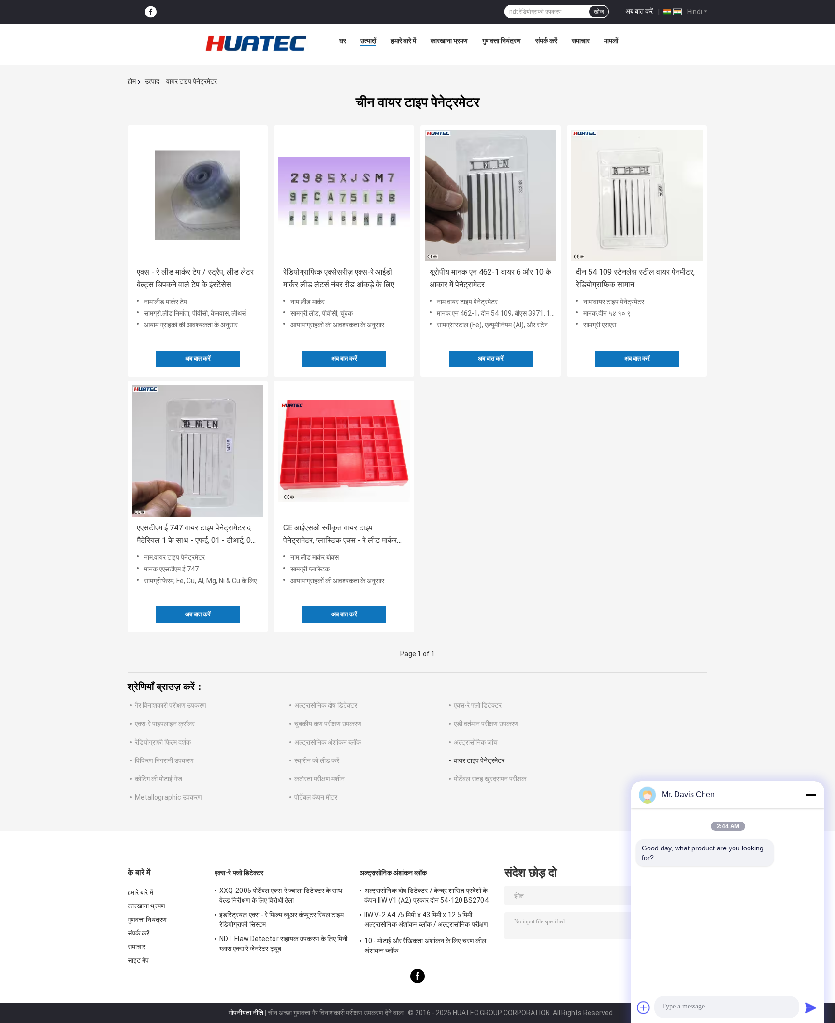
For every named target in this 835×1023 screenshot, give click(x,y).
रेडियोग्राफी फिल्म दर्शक (163, 742)
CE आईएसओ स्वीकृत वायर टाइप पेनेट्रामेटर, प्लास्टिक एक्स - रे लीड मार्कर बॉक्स (340, 535)
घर (342, 40)
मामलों (611, 40)
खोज (599, 11)
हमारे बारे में (403, 40)
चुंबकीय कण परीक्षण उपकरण (327, 724)
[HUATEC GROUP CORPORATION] (255, 43)
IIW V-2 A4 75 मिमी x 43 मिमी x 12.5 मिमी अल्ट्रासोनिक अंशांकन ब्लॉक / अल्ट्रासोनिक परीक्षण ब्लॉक (426, 921)
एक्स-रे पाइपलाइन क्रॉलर (165, 724)
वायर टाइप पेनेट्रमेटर (479, 760)
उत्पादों (368, 40)
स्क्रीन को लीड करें (316, 760)
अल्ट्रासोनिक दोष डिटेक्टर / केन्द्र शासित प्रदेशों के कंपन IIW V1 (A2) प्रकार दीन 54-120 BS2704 (426, 895)
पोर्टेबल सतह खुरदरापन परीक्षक (490, 779)
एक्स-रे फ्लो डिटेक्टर (478, 705)
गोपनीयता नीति (246, 1013)
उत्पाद (152, 81)
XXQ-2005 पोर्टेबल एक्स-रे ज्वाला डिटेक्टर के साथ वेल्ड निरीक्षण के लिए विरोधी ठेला (280, 895)
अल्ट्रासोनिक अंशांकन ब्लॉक (327, 742)
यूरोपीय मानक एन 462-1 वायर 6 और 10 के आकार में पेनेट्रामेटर (490, 278)
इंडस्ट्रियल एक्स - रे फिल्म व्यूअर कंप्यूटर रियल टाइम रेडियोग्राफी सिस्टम (281, 919)
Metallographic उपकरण (168, 797)
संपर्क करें (546, 40)
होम (132, 81)
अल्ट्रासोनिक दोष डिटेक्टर (325, 705)
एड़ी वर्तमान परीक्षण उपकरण (486, 724)
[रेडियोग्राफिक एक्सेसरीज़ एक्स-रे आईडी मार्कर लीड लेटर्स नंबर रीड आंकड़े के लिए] (344, 195)
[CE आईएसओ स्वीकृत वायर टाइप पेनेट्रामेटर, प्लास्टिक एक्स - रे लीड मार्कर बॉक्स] (344, 451)
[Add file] (643, 1007)
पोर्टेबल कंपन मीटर (315, 797)
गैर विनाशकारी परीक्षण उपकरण (170, 705)
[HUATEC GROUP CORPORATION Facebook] (150, 12)
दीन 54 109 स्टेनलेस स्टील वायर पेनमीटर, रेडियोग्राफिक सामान (635, 278)
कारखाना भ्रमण (449, 40)
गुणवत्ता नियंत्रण (501, 40)
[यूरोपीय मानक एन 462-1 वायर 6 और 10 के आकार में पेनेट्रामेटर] (490, 195)
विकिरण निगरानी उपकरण (164, 760)
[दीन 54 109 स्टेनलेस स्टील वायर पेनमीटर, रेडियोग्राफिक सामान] (637, 195)
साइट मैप (138, 960)
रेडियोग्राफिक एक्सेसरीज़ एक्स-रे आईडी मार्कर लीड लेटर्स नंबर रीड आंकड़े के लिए (338, 278)
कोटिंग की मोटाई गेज (158, 779)
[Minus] (811, 795)
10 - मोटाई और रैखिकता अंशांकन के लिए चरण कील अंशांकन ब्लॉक (425, 945)
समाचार (581, 40)
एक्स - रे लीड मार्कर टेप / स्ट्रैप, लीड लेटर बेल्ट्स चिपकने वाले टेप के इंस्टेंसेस (195, 278)
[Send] (811, 1007)
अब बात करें (639, 11)
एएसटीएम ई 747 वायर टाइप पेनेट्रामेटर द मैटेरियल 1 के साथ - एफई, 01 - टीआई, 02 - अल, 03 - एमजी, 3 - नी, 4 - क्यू (196, 535)
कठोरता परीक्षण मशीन (319, 779)
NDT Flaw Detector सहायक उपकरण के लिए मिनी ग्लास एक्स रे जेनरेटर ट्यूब (283, 943)
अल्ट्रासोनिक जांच (476, 742)
